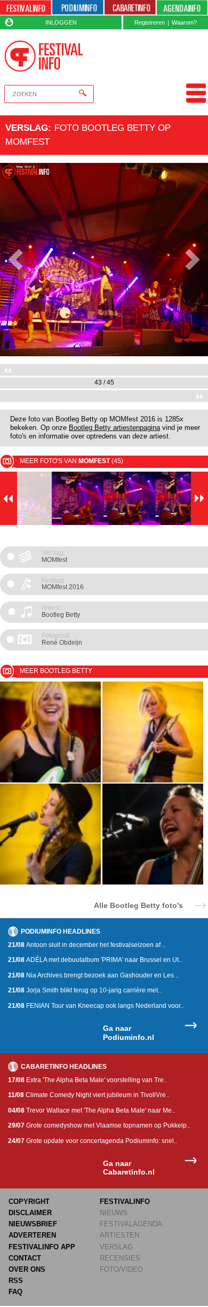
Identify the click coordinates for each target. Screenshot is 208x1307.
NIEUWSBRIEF (33, 1224)
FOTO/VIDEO (121, 1269)
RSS (16, 1281)
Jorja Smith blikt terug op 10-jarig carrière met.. (84, 990)
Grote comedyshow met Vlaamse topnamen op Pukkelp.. (99, 1125)
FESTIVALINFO (125, 1202)
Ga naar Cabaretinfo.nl (129, 1168)
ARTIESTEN (119, 1235)
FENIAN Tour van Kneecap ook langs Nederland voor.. (95, 1005)
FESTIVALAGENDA (131, 1224)
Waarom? (184, 22)
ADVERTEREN (32, 1235)
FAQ (15, 1292)
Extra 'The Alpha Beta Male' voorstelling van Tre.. (87, 1080)
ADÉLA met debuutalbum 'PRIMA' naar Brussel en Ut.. (95, 960)
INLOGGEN (61, 22)
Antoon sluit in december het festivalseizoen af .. (86, 945)
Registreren (149, 22)
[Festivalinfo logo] (43, 56)
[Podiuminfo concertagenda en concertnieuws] (77, 7)
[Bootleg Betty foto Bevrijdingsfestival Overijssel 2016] (50, 781)
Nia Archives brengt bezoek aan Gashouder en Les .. (93, 975)
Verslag (26, 127)
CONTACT (25, 1258)
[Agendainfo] (182, 7)
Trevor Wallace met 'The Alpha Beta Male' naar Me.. (91, 1110)
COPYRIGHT (29, 1202)
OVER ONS (27, 1269)
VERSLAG (116, 1247)
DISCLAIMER (30, 1213)
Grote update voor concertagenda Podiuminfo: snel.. (92, 1141)
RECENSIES (120, 1258)
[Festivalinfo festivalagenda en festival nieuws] (25, 7)
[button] (15, 259)
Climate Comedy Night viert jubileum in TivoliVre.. (88, 1095)
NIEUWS (113, 1213)
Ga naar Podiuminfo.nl (128, 1032)
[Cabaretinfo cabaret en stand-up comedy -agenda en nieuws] (130, 7)
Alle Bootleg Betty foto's (138, 905)
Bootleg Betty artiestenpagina (114, 428)
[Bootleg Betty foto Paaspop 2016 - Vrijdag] (152, 883)
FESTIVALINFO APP (42, 1247)
